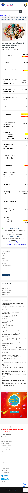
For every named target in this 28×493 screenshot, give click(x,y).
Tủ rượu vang (5, 460)
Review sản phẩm (6, 292)
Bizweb (17, 490)
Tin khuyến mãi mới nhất (7, 441)
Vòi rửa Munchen (5, 464)
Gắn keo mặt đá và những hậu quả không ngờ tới (14, 339)
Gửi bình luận (6, 275)
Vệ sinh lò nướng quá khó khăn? (10, 355)
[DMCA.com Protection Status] (5, 478)
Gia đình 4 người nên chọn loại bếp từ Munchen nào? (12, 312)
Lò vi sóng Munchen (6, 455)
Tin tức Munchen (11, 17)
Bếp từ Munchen (5, 443)
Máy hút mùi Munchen (6, 447)
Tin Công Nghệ (5, 294)
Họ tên (4, 253)
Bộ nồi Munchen (5, 451)
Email (3, 258)
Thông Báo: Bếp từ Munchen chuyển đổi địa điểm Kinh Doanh (13, 372)
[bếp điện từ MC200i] (14, 228)
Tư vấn (3, 286)
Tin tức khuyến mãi (6, 288)
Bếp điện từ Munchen (6, 445)
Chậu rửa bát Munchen (6, 462)
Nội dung (4, 263)
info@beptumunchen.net (8, 436)
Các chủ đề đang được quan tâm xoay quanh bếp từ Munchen (13, 303)
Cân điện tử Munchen (6, 470)
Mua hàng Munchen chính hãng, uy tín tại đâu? (12, 330)
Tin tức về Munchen (6, 290)
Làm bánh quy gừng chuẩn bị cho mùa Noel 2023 (13, 381)
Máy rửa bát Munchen (6, 449)
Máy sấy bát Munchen (6, 457)
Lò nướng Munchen (6, 453)
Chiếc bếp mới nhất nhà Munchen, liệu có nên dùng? (14, 363)
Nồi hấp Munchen (5, 468)
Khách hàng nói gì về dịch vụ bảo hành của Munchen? (13, 321)
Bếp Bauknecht (5, 466)
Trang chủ (3, 17)
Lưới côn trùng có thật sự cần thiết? (11, 348)
